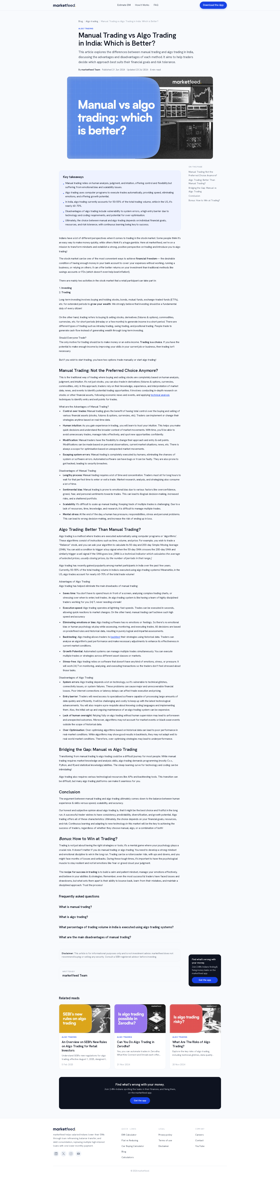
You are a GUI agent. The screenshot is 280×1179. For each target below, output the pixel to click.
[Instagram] (71, 1154)
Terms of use (165, 1140)
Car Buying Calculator (133, 1146)
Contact (199, 1140)
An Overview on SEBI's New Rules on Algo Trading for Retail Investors (84, 1046)
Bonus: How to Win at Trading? (204, 200)
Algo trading (92, 21)
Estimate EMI (124, 5)
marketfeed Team (90, 69)
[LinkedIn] (56, 1154)
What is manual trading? (75, 907)
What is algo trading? (73, 917)
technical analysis (160, 395)
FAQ (156, 5)
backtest (115, 637)
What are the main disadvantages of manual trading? (95, 937)
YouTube (199, 1146)
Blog (80, 21)
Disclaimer (163, 1146)
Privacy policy (165, 1134)
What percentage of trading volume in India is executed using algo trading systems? (116, 927)
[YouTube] (78, 1154)
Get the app (205, 979)
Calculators (128, 1157)
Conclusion (194, 195)
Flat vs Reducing (130, 1140)
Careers (199, 1134)
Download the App (213, 5)
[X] (63, 1154)
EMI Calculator (129, 1134)
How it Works (142, 5)
